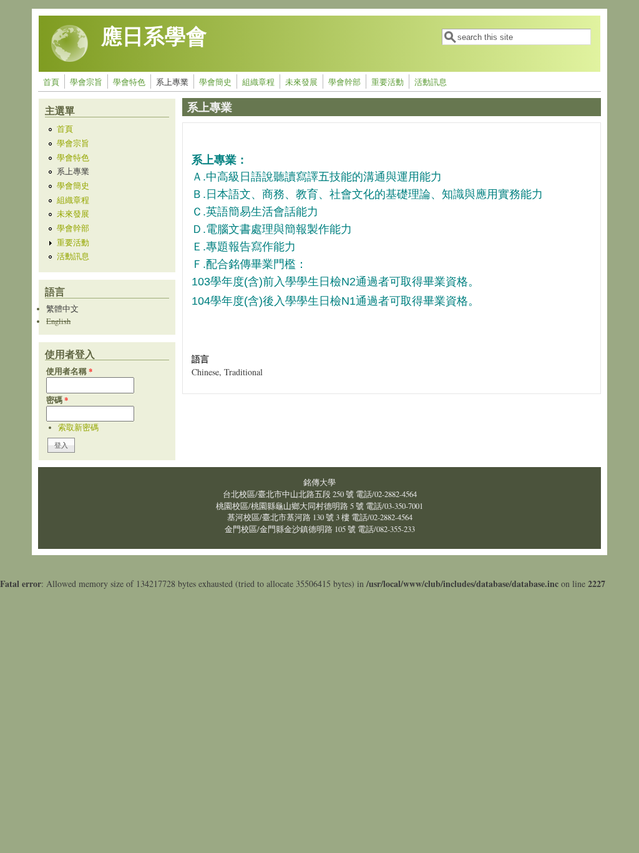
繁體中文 (62, 308)
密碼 (57, 399)
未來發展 (301, 82)
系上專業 (172, 82)
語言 (200, 358)
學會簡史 (215, 82)
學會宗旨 (86, 82)
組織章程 (258, 82)
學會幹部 (344, 82)
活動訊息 (430, 82)
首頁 (51, 82)
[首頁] (70, 59)
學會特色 (129, 82)
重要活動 (387, 82)
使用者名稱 (69, 371)
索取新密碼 (78, 427)
